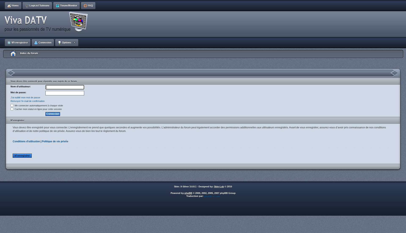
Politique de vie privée (55, 141)
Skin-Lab (219, 186)
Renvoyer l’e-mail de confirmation (28, 101)
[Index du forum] (47, 22)
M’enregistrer (22, 155)
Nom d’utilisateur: (21, 86)
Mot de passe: (18, 92)
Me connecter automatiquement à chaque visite (38, 105)
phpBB (188, 193)
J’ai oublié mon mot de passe (25, 97)
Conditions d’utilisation (26, 141)
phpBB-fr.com (212, 196)
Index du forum (29, 53)
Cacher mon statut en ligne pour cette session (38, 109)
